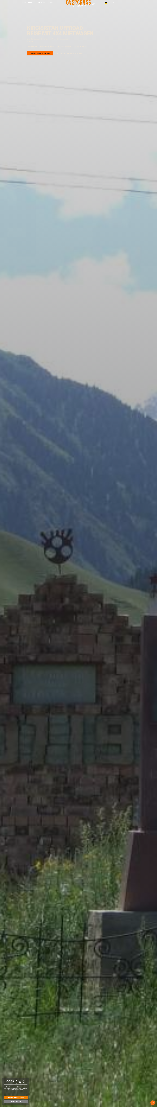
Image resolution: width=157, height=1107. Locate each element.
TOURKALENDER (27, 3)
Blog (52, 3)
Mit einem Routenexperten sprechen (69, 53)
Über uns (41, 3)
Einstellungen (16, 1102)
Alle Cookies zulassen (16, 1097)
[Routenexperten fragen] (152, 1102)
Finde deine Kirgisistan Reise (40, 53)
